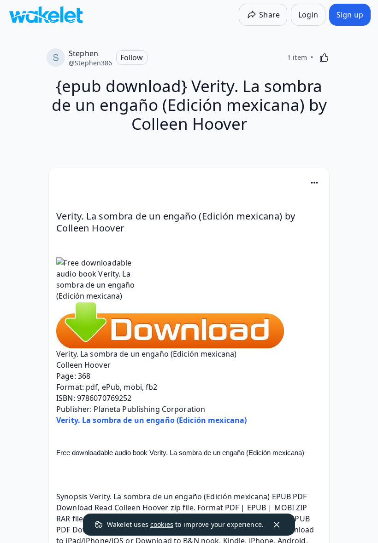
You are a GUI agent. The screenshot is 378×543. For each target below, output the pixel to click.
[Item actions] (314, 182)
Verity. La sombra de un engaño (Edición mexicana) (151, 420)
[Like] (324, 57)
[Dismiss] (276, 524)
